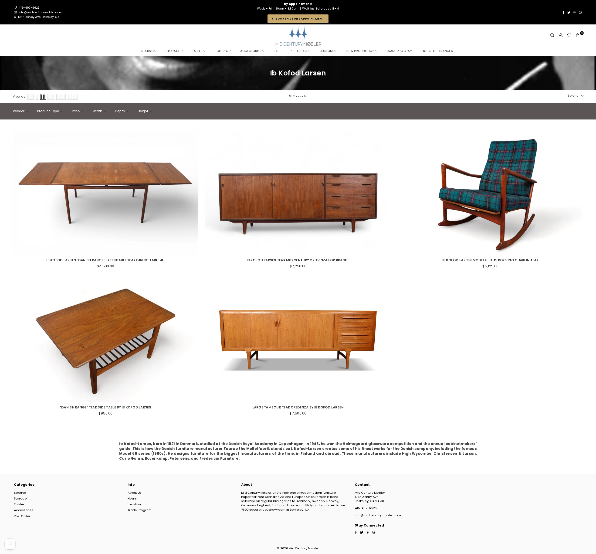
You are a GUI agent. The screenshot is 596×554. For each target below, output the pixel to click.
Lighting (222, 51)
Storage (173, 51)
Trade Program (140, 510)
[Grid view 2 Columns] (37, 97)
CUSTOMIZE (328, 51)
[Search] (552, 35)
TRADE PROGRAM (399, 51)
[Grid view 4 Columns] (51, 97)
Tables (197, 51)
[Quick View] (193, 190)
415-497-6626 (366, 508)
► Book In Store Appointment (298, 18)
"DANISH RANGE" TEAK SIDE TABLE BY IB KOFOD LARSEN (105, 407)
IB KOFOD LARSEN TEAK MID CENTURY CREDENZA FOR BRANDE (298, 260)
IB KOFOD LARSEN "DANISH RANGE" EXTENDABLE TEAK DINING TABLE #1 (105, 260)
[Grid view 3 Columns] (43, 97)
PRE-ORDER (299, 51)
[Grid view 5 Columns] (61, 97)
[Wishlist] (569, 35)
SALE (277, 51)
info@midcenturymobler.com (40, 12)
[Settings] (561, 35)
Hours (132, 498)
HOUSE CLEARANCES (437, 51)
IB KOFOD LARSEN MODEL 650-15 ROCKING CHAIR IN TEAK (490, 260)
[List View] (30, 97)
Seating (147, 51)
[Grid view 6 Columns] (72, 97)
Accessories (251, 51)
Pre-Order (22, 516)
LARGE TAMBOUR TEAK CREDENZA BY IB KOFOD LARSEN (298, 407)
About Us (135, 492)
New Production (360, 51)
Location (134, 504)
